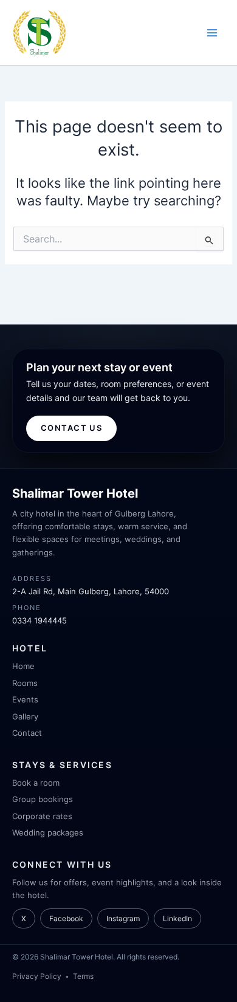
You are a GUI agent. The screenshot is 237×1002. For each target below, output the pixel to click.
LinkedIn (177, 918)
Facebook (66, 918)
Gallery (25, 716)
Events (25, 699)
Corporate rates (42, 816)
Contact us (71, 428)
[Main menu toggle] (212, 33)
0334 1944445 (39, 620)
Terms (83, 976)
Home (23, 666)
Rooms (25, 683)
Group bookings (42, 799)
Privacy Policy (36, 976)
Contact (27, 733)
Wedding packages (47, 832)
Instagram (123, 918)
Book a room (36, 783)
